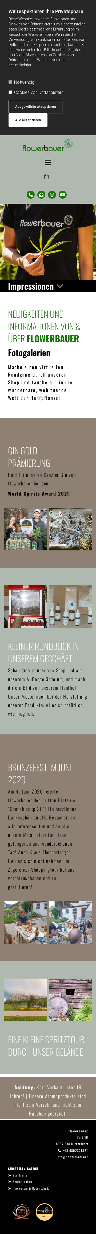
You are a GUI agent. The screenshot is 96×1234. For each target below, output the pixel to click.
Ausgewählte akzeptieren (35, 107)
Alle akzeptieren (28, 120)
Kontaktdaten (22, 1181)
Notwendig (24, 82)
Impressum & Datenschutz (31, 1188)
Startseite (20, 1175)
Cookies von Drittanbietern (38, 92)
